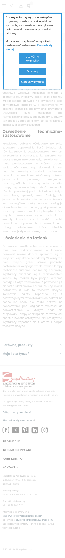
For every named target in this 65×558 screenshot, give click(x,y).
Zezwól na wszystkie (32, 59)
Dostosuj (32, 71)
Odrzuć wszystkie (32, 82)
